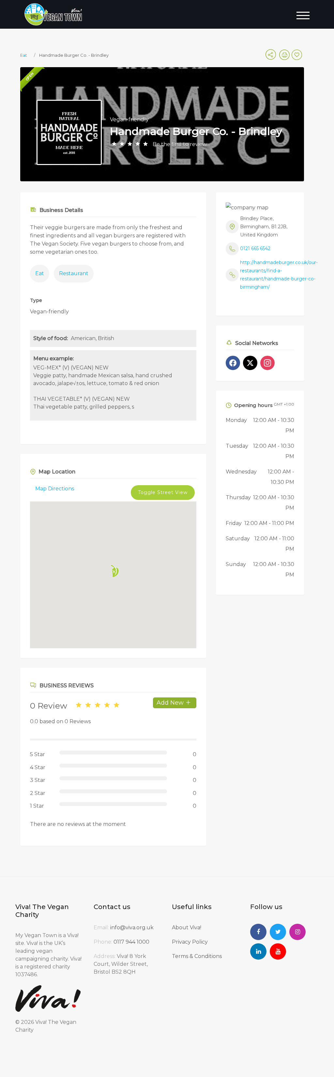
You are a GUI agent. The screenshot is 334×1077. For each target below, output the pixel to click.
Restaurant (73, 273)
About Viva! (186, 927)
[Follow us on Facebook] (233, 363)
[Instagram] (297, 932)
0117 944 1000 (131, 942)
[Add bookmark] (298, 57)
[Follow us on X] (250, 363)
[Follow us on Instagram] (267, 363)
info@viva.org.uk (132, 927)
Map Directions (54, 489)
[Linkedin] (258, 951)
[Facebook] (258, 932)
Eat (23, 55)
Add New (171, 702)
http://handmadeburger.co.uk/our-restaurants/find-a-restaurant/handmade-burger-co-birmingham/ (279, 275)
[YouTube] (278, 951)
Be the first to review (180, 144)
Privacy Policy (190, 942)
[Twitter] (278, 932)
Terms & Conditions (197, 956)
